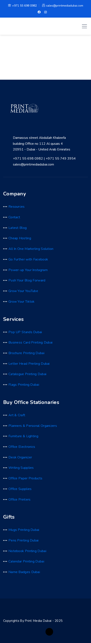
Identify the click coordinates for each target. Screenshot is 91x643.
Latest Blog (17, 227)
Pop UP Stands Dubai (25, 332)
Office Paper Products (25, 478)
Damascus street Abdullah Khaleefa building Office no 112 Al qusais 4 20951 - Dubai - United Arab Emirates (41, 143)
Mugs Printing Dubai (23, 529)
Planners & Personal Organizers (32, 425)
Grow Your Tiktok (21, 301)
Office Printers (19, 499)
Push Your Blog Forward (27, 280)
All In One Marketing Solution (31, 248)
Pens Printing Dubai (23, 540)
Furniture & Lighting (23, 436)
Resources (16, 206)
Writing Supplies (21, 467)
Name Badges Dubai (24, 572)
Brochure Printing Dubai (26, 353)
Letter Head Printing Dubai (29, 363)
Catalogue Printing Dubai (27, 374)
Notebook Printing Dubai (27, 551)
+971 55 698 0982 (24, 6)
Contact (14, 217)
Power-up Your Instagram (28, 270)
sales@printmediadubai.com (64, 6)
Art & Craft (16, 415)
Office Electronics (21, 446)
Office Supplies (20, 489)
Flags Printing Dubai (23, 384)
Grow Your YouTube (23, 291)
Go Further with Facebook (28, 259)
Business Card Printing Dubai (30, 342)
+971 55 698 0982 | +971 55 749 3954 (44, 158)
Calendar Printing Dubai (26, 561)
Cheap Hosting (19, 238)
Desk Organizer (20, 457)
